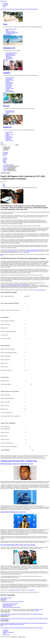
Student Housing (9, 132)
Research (5, 92)
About (4, 11)
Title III (7, 113)
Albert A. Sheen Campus (6, 614)
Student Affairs (9, 138)
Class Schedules (27, 618)
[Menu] (2, 143)
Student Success (9, 85)
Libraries (7, 89)
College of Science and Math (21, 623)
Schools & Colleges (10, 80)
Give (4, 6)
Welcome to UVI (7, 147)
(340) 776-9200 (39, 609)
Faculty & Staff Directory (11, 627)
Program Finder (19, 627)
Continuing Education (10, 91)
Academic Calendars (11, 618)
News (4, 185)
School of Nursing (20, 624)
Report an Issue (6, 634)
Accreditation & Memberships (12, 32)
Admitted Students (9, 58)
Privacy (4, 633)
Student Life (5, 114)
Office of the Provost (10, 77)
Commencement (4, 618)
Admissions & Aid (7, 35)
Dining (7, 133)
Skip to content (4, 1)
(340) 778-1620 (35, 610)
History (7, 30)
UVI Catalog (8, 87)
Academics (5, 59)
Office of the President (10, 31)
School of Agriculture (31, 623)
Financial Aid (8, 56)
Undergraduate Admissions (11, 52)
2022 (4, 186)
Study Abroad (8, 84)
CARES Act (5, 631)
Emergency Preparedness (8, 632)
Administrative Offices (15, 614)
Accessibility (5, 629)
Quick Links (6, 149)
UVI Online (5, 4)
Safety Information (26, 627)
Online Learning (9, 90)
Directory (5, 5)
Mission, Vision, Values (31, 614)
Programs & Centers (10, 33)
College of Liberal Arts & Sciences (8, 623)
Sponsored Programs (10, 111)
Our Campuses (9, 57)
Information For (6, 148)
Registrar (7, 81)
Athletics (7, 135)
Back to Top (3, 600)
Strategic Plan (7, 615)
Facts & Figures (23, 614)
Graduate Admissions (10, 54)
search (2, 144)
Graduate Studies (9, 82)
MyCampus (5, 3)
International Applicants (10, 55)
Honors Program (9, 83)
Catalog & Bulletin (20, 618)
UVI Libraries (40, 627)
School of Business (39, 623)
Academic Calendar (10, 88)
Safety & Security (9, 140)
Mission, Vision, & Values (11, 29)
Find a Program (9, 78)
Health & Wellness (9, 134)
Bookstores (8, 139)
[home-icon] (3, 184)
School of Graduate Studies (10, 624)
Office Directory (33, 627)
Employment (3, 627)
